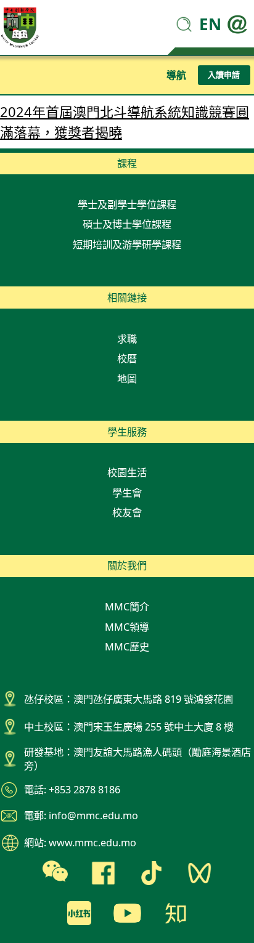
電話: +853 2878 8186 (72, 789)
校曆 (127, 358)
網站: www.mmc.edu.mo (80, 842)
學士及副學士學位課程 (127, 204)
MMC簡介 (127, 606)
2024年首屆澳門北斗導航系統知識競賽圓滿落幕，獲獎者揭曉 (124, 121)
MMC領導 (127, 627)
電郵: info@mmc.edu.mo (81, 815)
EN (210, 24)
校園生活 (127, 472)
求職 (127, 339)
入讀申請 (224, 74)
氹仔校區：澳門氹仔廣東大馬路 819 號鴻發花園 (128, 699)
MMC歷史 (127, 647)
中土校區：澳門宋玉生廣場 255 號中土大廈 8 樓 (129, 727)
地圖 (127, 379)
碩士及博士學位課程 (127, 224)
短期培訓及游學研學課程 (127, 244)
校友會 (127, 512)
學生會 (127, 493)
